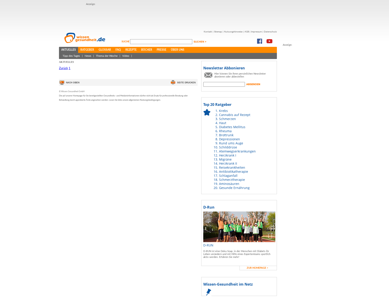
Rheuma (225, 131)
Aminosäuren (229, 184)
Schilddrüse (228, 147)
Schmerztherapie (232, 179)
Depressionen (229, 139)
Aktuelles (68, 49)
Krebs (223, 111)
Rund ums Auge (231, 143)
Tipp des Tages (71, 56)
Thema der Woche (107, 56)
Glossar (105, 49)
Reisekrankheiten (232, 167)
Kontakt (208, 32)
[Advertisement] (301, 114)
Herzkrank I (227, 155)
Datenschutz (270, 32)
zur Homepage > (257, 268)
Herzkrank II (228, 163)
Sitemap (218, 32)
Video (125, 56)
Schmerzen (227, 119)
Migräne (225, 159)
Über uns (177, 49)
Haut (222, 123)
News (88, 56)
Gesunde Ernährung (234, 188)
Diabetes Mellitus (232, 127)
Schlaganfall (228, 175)
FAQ (118, 49)
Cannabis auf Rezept (234, 115)
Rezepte (131, 49)
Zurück (63, 68)
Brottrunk (226, 135)
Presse (161, 49)
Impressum (256, 32)
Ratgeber (87, 49)
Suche (126, 41)
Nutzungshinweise (233, 32)
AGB (246, 32)
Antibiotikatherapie (233, 171)
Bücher (146, 49)
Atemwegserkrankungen (237, 151)
